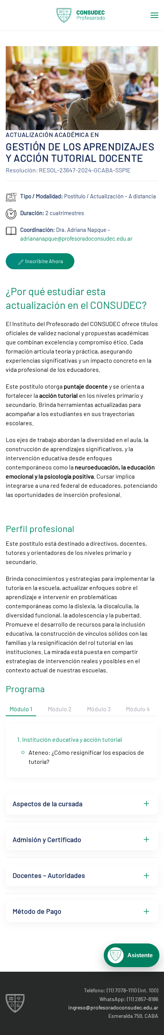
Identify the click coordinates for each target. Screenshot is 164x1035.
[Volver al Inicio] (82, 15)
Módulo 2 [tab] (60, 708)
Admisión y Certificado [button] (47, 839)
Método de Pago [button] (37, 911)
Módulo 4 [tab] (138, 708)
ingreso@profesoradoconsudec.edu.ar (113, 1007)
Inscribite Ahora (43, 261)
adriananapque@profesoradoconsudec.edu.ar (76, 238)
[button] (154, 15)
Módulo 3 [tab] (99, 708)
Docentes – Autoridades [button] (49, 875)
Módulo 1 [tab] (21, 708)
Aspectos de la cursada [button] (47, 803)
